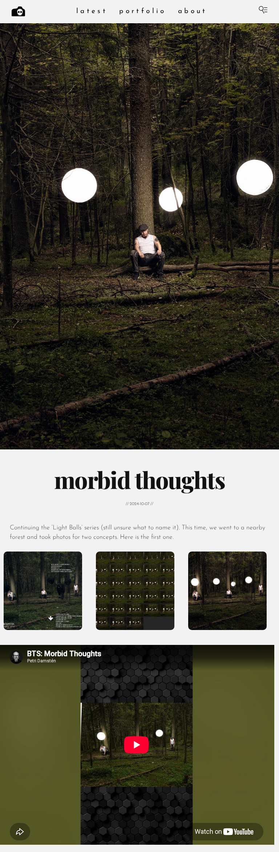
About (192, 11)
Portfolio (142, 11)
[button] (42, 590)
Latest (92, 11)
